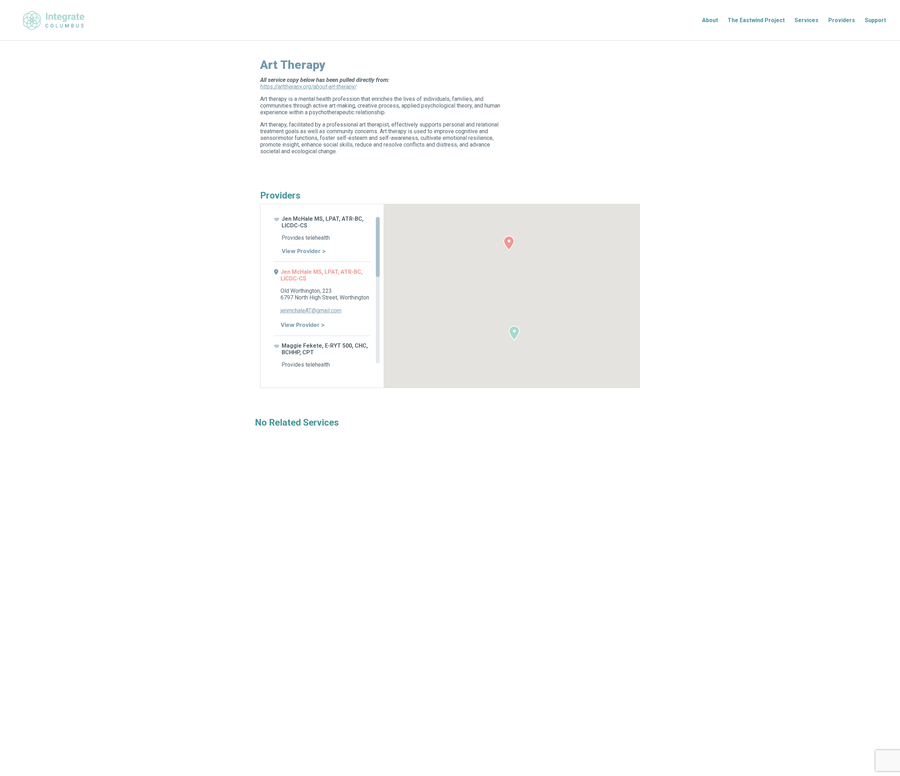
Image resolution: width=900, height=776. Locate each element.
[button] (508, 243)
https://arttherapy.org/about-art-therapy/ (308, 86)
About (710, 20)
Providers (841, 20)
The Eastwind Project (756, 20)
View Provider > (304, 250)
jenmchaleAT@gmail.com (311, 310)
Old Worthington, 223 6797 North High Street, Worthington (325, 294)
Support (875, 20)
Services (806, 20)
